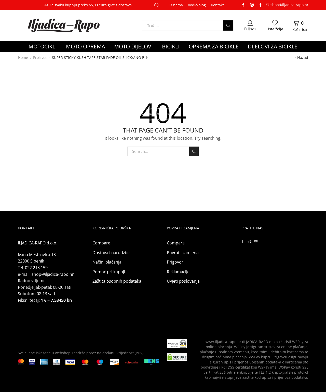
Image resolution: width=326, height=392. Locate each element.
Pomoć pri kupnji (108, 272)
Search (194, 151)
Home (23, 57)
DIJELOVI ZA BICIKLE (272, 46)
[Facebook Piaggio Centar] (260, 5)
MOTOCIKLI (43, 46)
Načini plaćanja (106, 262)
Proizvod (40, 57)
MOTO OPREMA (85, 46)
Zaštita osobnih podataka (116, 281)
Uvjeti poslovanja (183, 281)
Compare (101, 243)
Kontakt (217, 5)
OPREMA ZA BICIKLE (214, 46)
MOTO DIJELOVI (133, 46)
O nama (176, 5)
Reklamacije (178, 272)
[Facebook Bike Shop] (243, 5)
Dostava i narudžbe (111, 252)
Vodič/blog (197, 5)
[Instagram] (252, 5)
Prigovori (175, 262)
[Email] (255, 241)
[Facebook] (242, 241)
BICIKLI (171, 46)
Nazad (302, 57)
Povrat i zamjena (183, 252)
